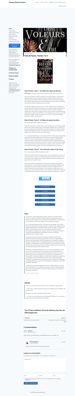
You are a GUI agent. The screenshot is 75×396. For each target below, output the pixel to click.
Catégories (51, 2)
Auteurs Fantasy (12, 34)
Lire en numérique (12, 39)
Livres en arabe (44, 2)
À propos (11, 79)
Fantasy (26, 53)
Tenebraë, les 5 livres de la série (31, 319)
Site (54, 375)
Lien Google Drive (45, 186)
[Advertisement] (37, 16)
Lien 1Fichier (45, 200)
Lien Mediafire (44, 195)
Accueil (37, 2)
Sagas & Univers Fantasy (14, 32)
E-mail (41, 375)
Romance (31, 53)
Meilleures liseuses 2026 (14, 41)
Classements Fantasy (13, 36)
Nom (25, 375)
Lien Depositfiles (45, 204)
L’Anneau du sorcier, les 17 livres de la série (57, 320)
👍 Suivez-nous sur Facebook (14, 45)
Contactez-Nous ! (14, 73)
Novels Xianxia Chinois (60, 2)
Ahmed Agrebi (34, 341)
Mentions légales (13, 76)
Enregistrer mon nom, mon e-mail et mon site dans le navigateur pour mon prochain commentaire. (42, 379)
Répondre (63, 331)
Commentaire (27, 359)
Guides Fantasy (12, 30)
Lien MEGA (45, 191)
